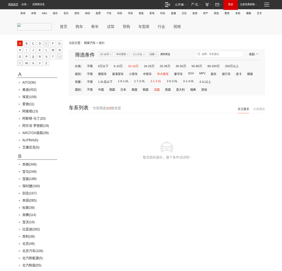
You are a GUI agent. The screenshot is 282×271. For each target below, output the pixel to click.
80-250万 (213, 66)
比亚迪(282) (31, 229)
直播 (173, 13)
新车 (95, 27)
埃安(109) (29, 97)
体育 (33, 13)
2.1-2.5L (139, 54)
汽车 (109, 13)
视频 (177, 27)
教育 (227, 13)
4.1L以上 (205, 81)
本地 (237, 13)
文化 (184, 13)
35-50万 (181, 66)
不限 (90, 66)
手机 (130, 13)
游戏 (76, 13)
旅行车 (226, 74)
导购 (126, 27)
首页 (63, 27)
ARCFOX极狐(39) (35, 133)
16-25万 (149, 66)
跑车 (214, 74)
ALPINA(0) (30, 140)
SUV (191, 73)
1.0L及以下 (105, 81)
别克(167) (29, 193)
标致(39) (28, 207)
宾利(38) (28, 236)
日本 (123, 89)
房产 (205, 13)
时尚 (162, 13)
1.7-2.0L (139, 81)
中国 (101, 89)
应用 (23, 4)
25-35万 (165, 66)
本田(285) (29, 200)
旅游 (194, 13)
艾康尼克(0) (30, 147)
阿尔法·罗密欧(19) (35, 125)
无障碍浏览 (38, 4)
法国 (153, 54)
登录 (230, 4)
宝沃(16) (28, 222)
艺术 (259, 13)
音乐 (66, 13)
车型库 (143, 27)
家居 (216, 13)
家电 (151, 13)
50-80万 (197, 66)
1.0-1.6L (123, 81)
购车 (79, 27)
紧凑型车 (118, 74)
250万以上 (232, 66)
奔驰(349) (29, 164)
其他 (204, 89)
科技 (119, 13)
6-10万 (118, 66)
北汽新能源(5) (32, 258)
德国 (112, 89)
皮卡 (239, 74)
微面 (250, 74)
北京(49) (28, 243)
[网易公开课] (180, 4)
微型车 (102, 74)
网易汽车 (90, 42)
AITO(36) (29, 82)
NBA (44, 13)
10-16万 (106, 54)
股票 (98, 13)
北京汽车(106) (32, 251)
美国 (134, 89)
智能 (141, 13)
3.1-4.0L (188, 81)
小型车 (133, 74)
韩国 (145, 89)
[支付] (208, 4)
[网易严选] (195, 4)
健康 (248, 13)
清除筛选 (165, 54)
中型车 (147, 74)
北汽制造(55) (31, 265)
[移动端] (167, 4)
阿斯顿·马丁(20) (34, 118)
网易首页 (13, 4)
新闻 (22, 13)
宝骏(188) (29, 179)
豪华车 (178, 74)
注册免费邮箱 (247, 4)
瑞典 (193, 89)
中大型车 (122, 54)
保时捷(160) (31, 186)
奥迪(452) (29, 89)
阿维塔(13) (30, 111)
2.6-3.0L (172, 81)
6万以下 (103, 66)
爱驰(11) (28, 104)
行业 (161, 27)
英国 (168, 89)
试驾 (110, 27)
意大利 (180, 89)
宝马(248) (29, 171)
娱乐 (55, 13)
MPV (202, 73)
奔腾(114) (29, 215)
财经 (87, 13)
